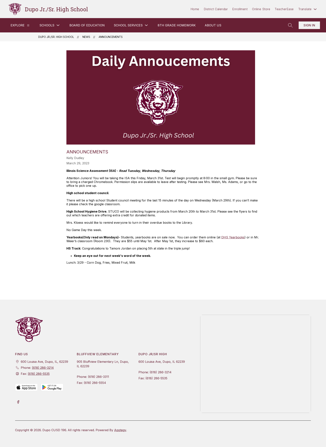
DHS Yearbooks (232, 237)
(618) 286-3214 (43, 368)
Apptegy (120, 430)
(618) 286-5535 (39, 374)
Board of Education (87, 25)
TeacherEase (284, 9)
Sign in (309, 25)
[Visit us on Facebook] (18, 402)
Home (195, 9)
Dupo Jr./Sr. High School (56, 36)
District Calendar (216, 9)
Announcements (111, 36)
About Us (213, 25)
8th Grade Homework (177, 25)
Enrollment (240, 9)
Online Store (261, 9)
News (86, 36)
